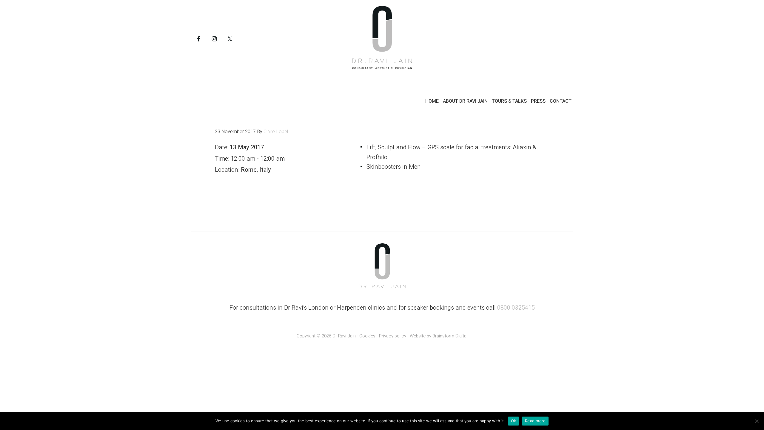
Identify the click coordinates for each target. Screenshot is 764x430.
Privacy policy (392, 336)
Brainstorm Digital (449, 336)
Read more (535, 420)
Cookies (367, 336)
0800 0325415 (516, 307)
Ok (513, 420)
